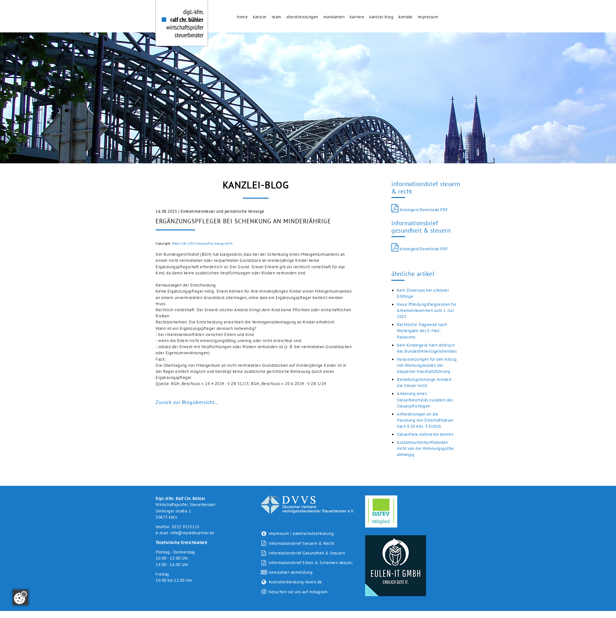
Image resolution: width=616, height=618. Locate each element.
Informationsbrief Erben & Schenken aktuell (310, 562)
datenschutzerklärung (313, 533)
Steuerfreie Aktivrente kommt (425, 434)
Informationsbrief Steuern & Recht (301, 543)
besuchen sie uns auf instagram (298, 592)
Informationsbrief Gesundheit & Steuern (306, 553)
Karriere (357, 17)
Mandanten (334, 17)
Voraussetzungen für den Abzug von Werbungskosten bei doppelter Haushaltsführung (427, 365)
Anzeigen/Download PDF (423, 209)
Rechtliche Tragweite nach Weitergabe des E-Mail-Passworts (422, 330)
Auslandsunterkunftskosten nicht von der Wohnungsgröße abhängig (425, 448)
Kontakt (405, 17)
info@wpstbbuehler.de (192, 533)
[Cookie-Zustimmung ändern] (20, 597)
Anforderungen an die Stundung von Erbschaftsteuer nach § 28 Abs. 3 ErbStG (425, 420)
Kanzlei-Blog (381, 17)
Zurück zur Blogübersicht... (187, 402)
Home (242, 17)
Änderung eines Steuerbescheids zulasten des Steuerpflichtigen (425, 399)
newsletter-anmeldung (290, 572)
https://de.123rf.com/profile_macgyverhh (202, 243)
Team (276, 17)
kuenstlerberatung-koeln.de (295, 582)
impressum (279, 533)
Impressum (428, 17)
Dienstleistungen (302, 17)
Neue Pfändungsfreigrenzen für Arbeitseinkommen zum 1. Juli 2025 (427, 310)
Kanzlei (260, 17)
